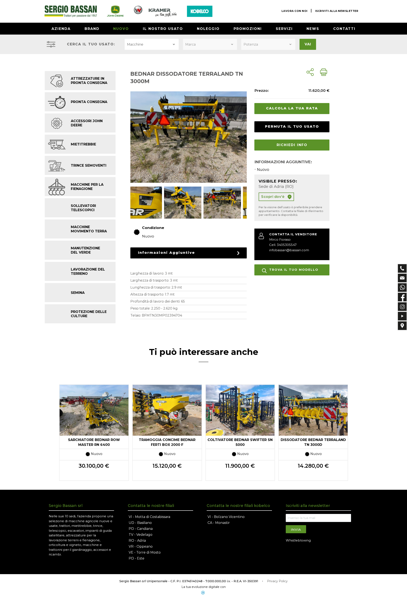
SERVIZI (284, 29)
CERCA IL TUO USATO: (91, 44)
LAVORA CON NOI (295, 11)
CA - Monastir (219, 523)
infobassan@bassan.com (289, 250)
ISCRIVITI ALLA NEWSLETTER (336, 11)
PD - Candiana (141, 529)
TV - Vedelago (140, 535)
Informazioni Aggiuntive (166, 253)
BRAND (92, 29)
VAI (308, 44)
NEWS (313, 29)
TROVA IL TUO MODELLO (293, 270)
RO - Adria (137, 541)
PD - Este (136, 558)
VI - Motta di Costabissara (149, 517)
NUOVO (121, 29)
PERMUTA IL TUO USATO (292, 126)
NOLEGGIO (208, 29)
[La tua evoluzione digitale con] (203, 593)
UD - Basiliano (140, 523)
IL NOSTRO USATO (163, 29)
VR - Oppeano (141, 546)
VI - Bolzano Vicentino (226, 517)
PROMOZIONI (248, 29)
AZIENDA (61, 29)
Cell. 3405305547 (283, 245)
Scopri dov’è (273, 197)
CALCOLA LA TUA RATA (292, 108)
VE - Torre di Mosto (145, 552)
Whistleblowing (298, 540)
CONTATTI (344, 29)
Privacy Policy (277, 581)
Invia (296, 529)
